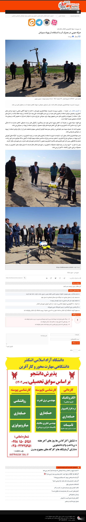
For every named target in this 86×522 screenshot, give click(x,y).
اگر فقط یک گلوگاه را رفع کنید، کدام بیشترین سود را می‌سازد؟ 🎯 (61, 474)
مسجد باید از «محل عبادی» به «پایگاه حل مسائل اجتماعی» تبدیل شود (59, 297)
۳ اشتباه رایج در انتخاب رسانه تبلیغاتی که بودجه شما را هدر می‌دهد (61, 470)
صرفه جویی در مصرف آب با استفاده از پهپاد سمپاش (60, 32)
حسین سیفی (38, 99)
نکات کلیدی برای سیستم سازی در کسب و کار (66, 488)
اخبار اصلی (40, 16)
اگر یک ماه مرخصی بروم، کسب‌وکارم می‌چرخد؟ (66, 477)
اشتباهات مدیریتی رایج (72, 484)
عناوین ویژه (28, 16)
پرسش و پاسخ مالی (74, 494)
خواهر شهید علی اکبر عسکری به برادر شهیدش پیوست (64, 301)
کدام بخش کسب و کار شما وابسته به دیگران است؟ (65, 491)
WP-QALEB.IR (63, 520)
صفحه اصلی (62, 16)
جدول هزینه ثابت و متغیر (72, 501)
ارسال (76, 36)
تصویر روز (34, 16)
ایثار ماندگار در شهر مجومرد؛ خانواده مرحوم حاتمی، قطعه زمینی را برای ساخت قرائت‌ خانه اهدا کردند (52, 294)
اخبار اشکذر (46, 16)
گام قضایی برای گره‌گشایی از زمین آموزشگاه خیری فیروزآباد (63, 307)
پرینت (70, 36)
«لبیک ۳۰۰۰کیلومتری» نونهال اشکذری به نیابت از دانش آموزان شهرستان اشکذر (57, 304)
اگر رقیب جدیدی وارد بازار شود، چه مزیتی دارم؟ (66, 481)
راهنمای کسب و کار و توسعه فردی (67, 467)
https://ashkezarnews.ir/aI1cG (64, 267)
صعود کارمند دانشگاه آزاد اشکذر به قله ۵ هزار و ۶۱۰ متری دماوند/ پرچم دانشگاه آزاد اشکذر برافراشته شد (51, 310)
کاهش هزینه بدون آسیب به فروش (70, 498)
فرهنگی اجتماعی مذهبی (18, 16)
